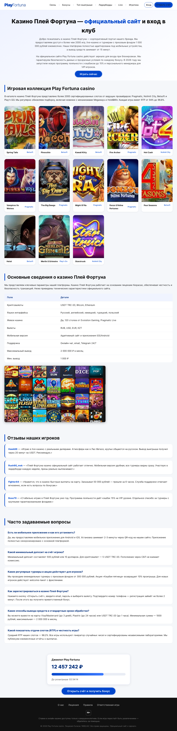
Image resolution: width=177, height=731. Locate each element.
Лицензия (73, 705)
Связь (53, 5)
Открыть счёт (163, 4)
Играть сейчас (88, 74)
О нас (61, 705)
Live (120, 5)
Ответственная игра (108, 705)
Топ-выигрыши (84, 5)
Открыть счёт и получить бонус (88, 691)
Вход (148, 5)
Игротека (134, 5)
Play (15, 4)
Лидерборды (105, 5)
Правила (88, 705)
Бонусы (66, 5)
